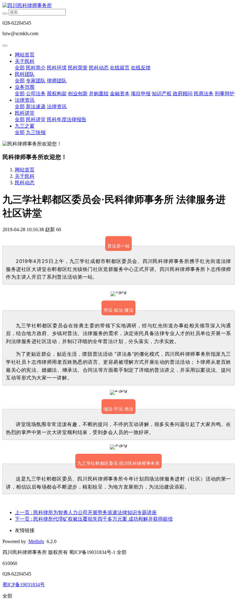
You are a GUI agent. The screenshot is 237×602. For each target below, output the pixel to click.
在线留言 (120, 67)
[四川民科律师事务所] (118, 5)
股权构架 (57, 93)
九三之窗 (25, 126)
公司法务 (36, 93)
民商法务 (204, 93)
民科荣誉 (78, 67)
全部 (20, 67)
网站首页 (25, 54)
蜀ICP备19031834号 (23, 584)
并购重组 (99, 93)
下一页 (94, 519)
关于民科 (25, 61)
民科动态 (99, 67)
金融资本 (120, 93)
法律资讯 (25, 100)
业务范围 (25, 87)
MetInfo (36, 541)
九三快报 (36, 132)
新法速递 (36, 106)
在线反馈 (141, 67)
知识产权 (162, 93)
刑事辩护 (225, 93)
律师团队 (57, 80)
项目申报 (141, 93)
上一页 (86, 512)
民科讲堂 (25, 113)
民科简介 (36, 67)
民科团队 (25, 74)
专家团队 (36, 80)
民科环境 (57, 67)
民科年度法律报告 (66, 119)
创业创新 (78, 93)
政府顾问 (183, 93)
